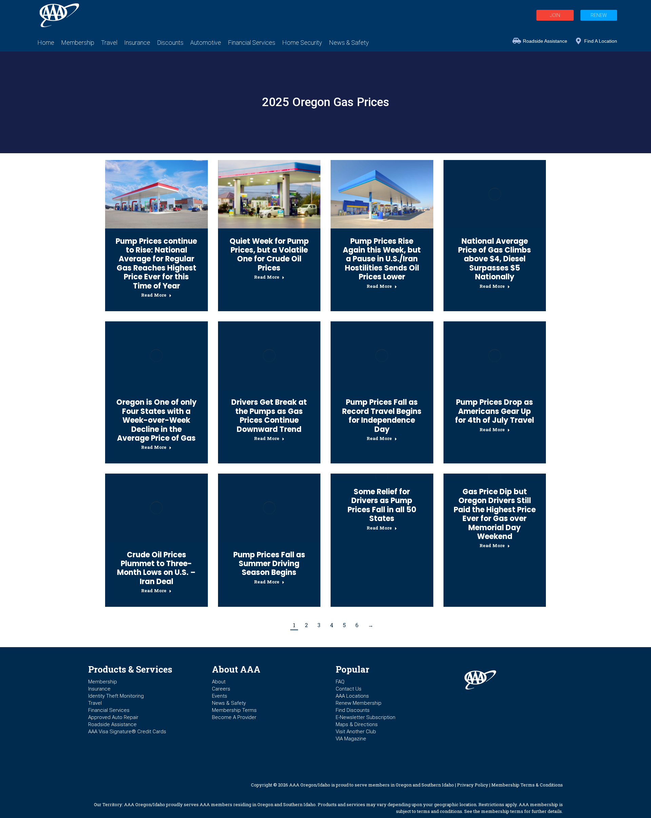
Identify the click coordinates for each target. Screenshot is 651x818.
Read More (153, 295)
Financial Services (109, 710)
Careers (221, 689)
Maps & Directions (357, 724)
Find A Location (600, 41)
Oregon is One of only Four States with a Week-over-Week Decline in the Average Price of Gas (156, 420)
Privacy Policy (472, 785)
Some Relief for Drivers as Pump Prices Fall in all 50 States (382, 505)
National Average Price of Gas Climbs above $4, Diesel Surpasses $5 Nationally (494, 259)
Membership (102, 682)
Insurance (99, 689)
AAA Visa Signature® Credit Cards (127, 732)
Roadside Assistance (545, 41)
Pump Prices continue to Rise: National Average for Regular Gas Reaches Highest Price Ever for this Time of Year (156, 263)
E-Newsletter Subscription (365, 717)
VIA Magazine (351, 739)
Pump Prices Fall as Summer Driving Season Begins (269, 564)
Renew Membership (358, 703)
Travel (95, 703)
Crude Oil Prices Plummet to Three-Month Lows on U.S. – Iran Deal (156, 568)
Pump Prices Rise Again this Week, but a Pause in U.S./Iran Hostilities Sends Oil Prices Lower (382, 259)
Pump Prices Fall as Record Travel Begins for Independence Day (381, 415)
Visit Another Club (356, 732)
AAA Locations (352, 696)
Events (219, 696)
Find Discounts (353, 710)
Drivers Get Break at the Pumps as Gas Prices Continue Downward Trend (269, 415)
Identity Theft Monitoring (116, 696)
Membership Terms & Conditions (527, 785)
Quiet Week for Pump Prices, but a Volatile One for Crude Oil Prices (269, 254)
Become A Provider (234, 717)
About (218, 682)
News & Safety (229, 703)
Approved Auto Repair (113, 717)
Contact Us (348, 689)
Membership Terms (234, 710)
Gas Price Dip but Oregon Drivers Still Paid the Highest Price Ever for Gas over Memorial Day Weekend (495, 514)
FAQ (340, 682)
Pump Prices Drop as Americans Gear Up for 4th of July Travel (494, 411)
